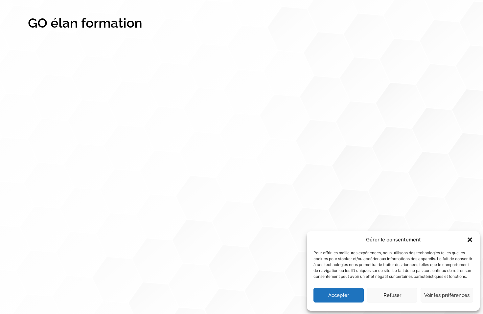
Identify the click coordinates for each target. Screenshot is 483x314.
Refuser (392, 295)
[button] (470, 239)
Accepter (338, 295)
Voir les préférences (447, 295)
